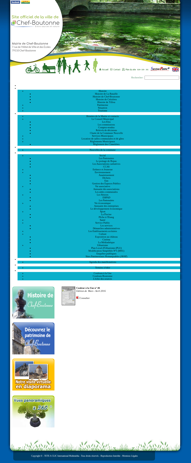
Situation (102, 108)
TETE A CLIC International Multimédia (61, 456)
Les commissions (106, 124)
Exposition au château (106, 237)
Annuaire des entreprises (106, 206)
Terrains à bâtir (102, 267)
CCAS (106, 166)
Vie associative (102, 186)
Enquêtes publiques (106, 253)
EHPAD (106, 197)
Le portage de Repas (106, 161)
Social (102, 155)
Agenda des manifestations (102, 262)
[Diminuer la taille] (144, 68)
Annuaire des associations (106, 189)
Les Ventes (98, 265)
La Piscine (106, 214)
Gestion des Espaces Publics (106, 183)
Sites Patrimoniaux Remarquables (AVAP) (106, 256)
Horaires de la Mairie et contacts (102, 116)
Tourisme (102, 110)
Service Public (102, 222)
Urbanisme (102, 245)
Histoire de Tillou (106, 102)
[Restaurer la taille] (148, 68)
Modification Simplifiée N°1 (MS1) (106, 251)
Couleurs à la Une (103, 273)
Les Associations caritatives (106, 164)
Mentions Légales (130, 456)
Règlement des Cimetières (106, 144)
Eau (106, 180)
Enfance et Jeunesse (103, 169)
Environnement (102, 172)
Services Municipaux (102, 136)
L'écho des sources (102, 279)
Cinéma (106, 239)
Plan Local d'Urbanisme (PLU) (106, 248)
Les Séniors (102, 194)
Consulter (85, 298)
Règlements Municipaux (102, 141)
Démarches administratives (106, 228)
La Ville (99, 88)
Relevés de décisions (106, 130)
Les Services (99, 152)
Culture (103, 234)
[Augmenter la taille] (139, 68)
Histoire (103, 91)
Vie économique (102, 203)
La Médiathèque (106, 242)
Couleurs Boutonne (102, 276)
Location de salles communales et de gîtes (103, 138)
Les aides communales (106, 192)
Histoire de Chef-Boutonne (106, 96)
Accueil (99, 85)
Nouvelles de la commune (103, 150)
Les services (106, 225)
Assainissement (106, 175)
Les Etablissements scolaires (102, 231)
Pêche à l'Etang (106, 217)
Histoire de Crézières (106, 99)
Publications (99, 270)
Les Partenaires (106, 158)
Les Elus (106, 122)
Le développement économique (106, 208)
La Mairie (99, 113)
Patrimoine (102, 105)
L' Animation (98, 259)
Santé (102, 220)
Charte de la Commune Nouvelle (106, 133)
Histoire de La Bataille (106, 94)
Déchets (106, 178)
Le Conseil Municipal (103, 119)
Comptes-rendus (106, 127)
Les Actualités (99, 147)
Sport (102, 211)
